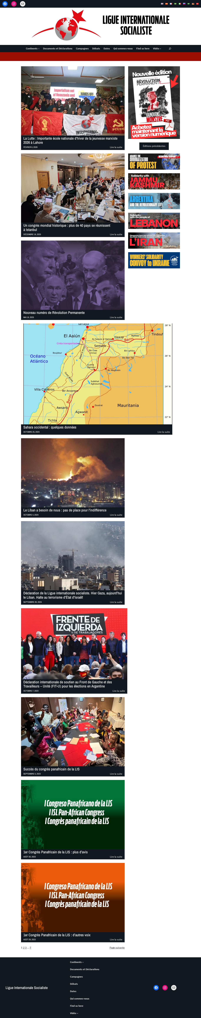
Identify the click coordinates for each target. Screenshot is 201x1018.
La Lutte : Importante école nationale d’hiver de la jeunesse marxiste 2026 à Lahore (70, 140)
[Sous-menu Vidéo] (160, 48)
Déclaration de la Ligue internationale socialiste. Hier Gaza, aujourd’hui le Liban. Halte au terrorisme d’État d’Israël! (72, 595)
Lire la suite (116, 147)
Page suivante (117, 947)
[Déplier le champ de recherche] (170, 48)
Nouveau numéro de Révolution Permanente (54, 313)
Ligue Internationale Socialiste (27, 987)
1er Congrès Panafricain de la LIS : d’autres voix (56, 935)
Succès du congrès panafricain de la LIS (51, 769)
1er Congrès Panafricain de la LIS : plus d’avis (55, 852)
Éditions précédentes (154, 146)
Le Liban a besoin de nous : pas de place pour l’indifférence (64, 510)
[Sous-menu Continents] (39, 48)
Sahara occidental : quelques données (49, 427)
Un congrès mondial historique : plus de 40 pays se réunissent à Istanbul (66, 227)
